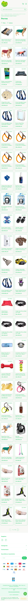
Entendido (23, 598)
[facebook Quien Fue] (6, 540)
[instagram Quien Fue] (2, 540)
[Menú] (26, 4)
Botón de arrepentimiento (14, 591)
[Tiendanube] (14, 594)
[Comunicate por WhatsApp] (25, 593)
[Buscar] (25, 9)
